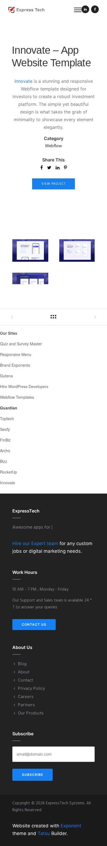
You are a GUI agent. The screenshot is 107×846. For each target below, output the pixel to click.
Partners (26, 704)
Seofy (5, 429)
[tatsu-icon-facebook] (95, 9)
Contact (25, 680)
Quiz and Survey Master (21, 343)
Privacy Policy (31, 688)
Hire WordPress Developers (24, 386)
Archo (5, 450)
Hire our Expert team (35, 543)
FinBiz (5, 440)
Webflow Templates (17, 397)
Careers (25, 696)
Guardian (8, 408)
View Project (53, 184)
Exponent (71, 825)
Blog (22, 663)
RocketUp (8, 472)
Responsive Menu (15, 354)
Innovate (23, 81)
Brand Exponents (15, 365)
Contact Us (34, 624)
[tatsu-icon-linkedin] (85, 9)
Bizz (3, 461)
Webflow (53, 146)
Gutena (6, 375)
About (23, 671)
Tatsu (44, 833)
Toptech (7, 418)
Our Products (31, 713)
